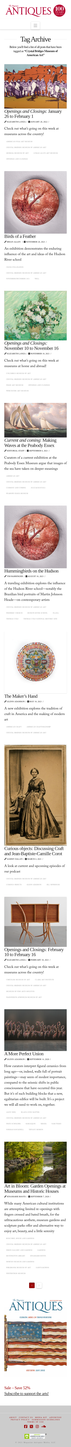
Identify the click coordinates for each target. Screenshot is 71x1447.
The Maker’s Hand (20, 696)
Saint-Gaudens (42, 1267)
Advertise (55, 1417)
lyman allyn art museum (46, 153)
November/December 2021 (18, 278)
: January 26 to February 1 (33, 113)
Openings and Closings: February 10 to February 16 (34, 952)
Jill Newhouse (53, 884)
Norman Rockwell (15, 1129)
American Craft (14, 726)
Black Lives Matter (30, 1112)
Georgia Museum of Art (17, 153)
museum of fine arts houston (20, 991)
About (13, 1417)
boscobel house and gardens (20, 1238)
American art (12, 476)
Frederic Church (14, 613)
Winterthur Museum (16, 1273)
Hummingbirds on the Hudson (31, 571)
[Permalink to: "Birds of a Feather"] (35, 202)
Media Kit (41, 1417)
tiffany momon (36, 1129)
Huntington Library (15, 1256)
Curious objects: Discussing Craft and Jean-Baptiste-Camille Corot (34, 851)
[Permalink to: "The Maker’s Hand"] (35, 662)
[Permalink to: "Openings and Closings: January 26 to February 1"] (35, 86)
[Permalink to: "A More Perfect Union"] (35, 1030)
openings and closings (17, 159)
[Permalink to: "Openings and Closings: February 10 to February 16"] (35, 922)
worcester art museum (17, 390)
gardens (41, 1250)
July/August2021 (38, 487)
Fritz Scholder (13, 1123)
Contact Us (26, 1417)
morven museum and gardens (20, 1261)
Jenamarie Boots (38, 1256)
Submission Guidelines (46, 1420)
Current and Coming (16, 487)
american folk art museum (19, 141)
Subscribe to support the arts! (26, 1393)
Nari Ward (56, 1123)
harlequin (31, 1123)
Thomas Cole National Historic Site (40, 619)
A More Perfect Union (23, 1053)
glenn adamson (34, 884)
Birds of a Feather (20, 236)
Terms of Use (35, 1422)
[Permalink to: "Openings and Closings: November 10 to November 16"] (35, 315)
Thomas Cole (12, 619)
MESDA (44, 1123)
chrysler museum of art (18, 979)
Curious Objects (14, 884)
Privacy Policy (20, 1420)
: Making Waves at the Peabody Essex (30, 442)
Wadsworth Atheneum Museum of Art (24, 997)
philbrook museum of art (18, 1267)
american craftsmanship (39, 726)
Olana (56, 613)
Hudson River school (37, 613)
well (37, 278)
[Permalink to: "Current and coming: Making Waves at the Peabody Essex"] (35, 420)
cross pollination (14, 267)
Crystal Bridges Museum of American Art (26, 147)
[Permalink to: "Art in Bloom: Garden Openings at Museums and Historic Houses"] (35, 1162)
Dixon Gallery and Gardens (19, 1250)
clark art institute (44, 979)
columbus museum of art (18, 373)
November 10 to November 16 (31, 345)
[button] (35, 26)
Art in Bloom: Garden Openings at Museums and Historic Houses (35, 1188)
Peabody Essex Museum (17, 493)
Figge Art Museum (14, 385)
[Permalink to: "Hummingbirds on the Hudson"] (35, 537)
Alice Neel (11, 1112)
